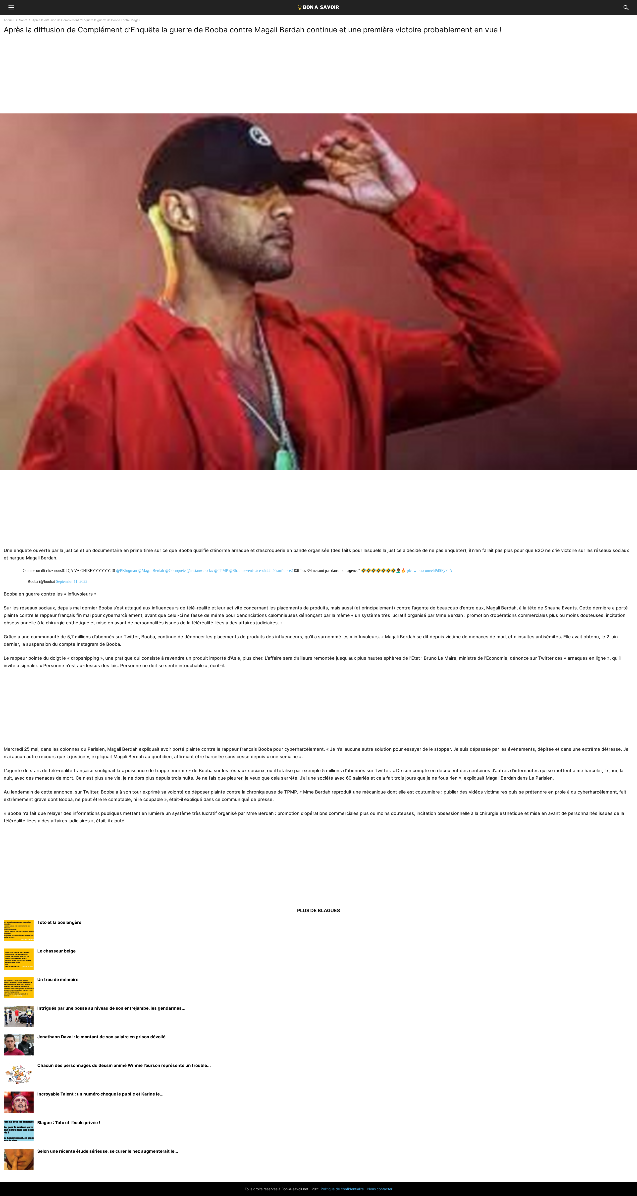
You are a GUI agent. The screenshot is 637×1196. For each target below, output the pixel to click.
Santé (23, 20)
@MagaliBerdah (151, 570)
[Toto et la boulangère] (19, 931)
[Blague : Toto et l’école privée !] (19, 1131)
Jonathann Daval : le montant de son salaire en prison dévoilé (101, 1036)
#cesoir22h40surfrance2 (274, 570)
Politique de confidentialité (342, 1189)
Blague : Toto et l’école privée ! (68, 1122)
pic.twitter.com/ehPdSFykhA (429, 570)
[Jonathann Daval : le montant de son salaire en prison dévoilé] (19, 1045)
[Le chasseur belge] (19, 959)
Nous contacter (379, 1189)
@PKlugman (126, 570)
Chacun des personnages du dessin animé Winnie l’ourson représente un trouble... (124, 1065)
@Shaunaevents (241, 570)
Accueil (9, 20)
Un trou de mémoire (57, 979)
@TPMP (221, 570)
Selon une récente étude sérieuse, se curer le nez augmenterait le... (107, 1151)
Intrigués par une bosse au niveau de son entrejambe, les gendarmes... (111, 1008)
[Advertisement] (318, 76)
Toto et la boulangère (59, 922)
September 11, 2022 (71, 581)
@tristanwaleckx (200, 570)
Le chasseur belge (56, 950)
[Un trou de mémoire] (19, 988)
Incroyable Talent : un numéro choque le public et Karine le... (100, 1094)
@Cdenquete (175, 570)
